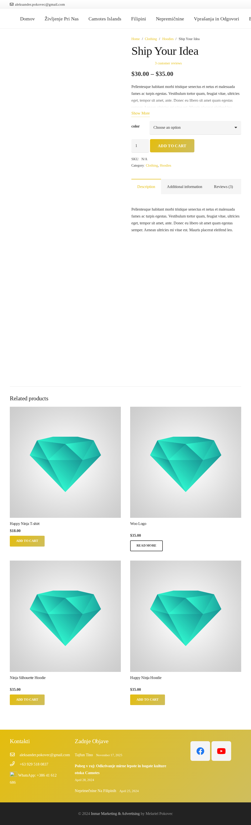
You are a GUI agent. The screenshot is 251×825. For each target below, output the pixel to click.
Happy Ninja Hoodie (145, 678)
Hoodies (168, 39)
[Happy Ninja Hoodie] (185, 564)
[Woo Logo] (185, 410)
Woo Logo (138, 523)
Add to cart (172, 146)
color (135, 126)
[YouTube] (221, 751)
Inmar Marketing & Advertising (115, 813)
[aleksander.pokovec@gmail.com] (15, 755)
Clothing (151, 39)
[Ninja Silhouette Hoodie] (65, 564)
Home (135, 39)
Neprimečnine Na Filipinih (95, 791)
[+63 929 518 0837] (15, 764)
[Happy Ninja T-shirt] (65, 410)
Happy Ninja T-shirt (24, 523)
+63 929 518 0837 (34, 764)
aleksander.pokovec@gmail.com (45, 755)
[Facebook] (200, 751)
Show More (140, 113)
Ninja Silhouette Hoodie (28, 678)
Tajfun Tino (84, 755)
